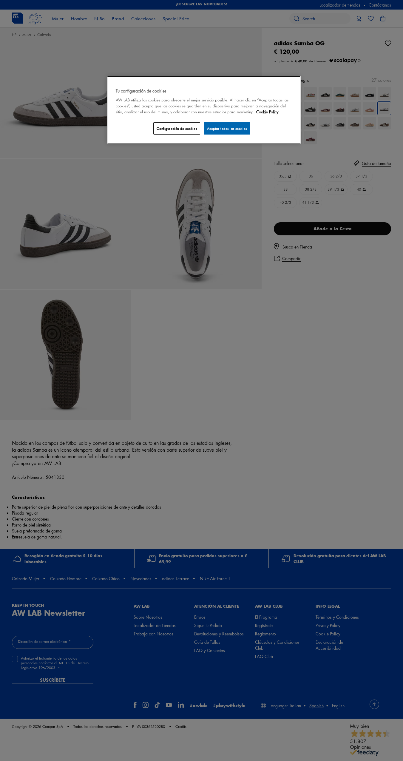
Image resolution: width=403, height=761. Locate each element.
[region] (204, 110)
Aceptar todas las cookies (227, 128)
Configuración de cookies (177, 128)
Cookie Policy (267, 112)
